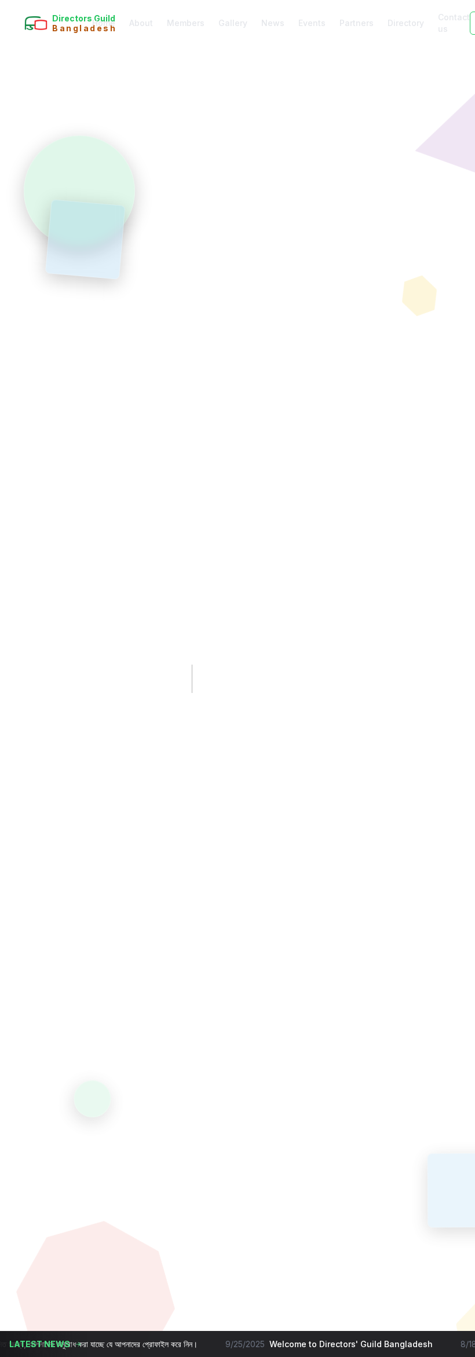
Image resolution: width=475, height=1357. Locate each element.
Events (312, 23)
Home (103, 23)
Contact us (454, 23)
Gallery (232, 23)
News (272, 23)
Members (185, 23)
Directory (406, 23)
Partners (356, 23)
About (141, 23)
